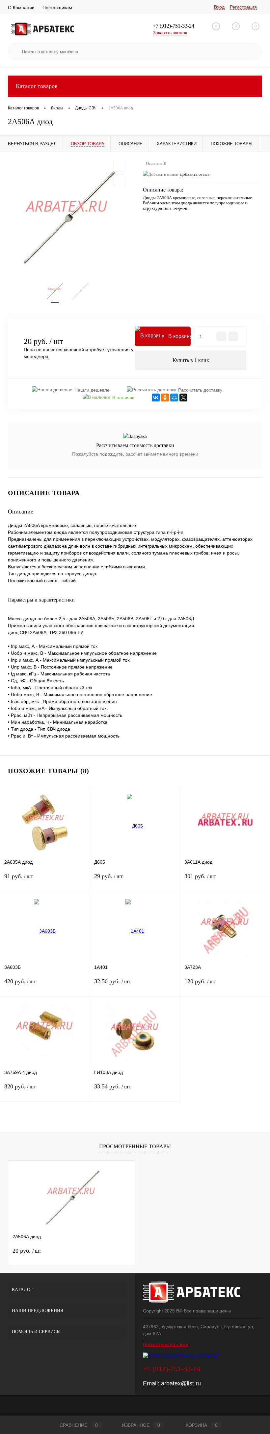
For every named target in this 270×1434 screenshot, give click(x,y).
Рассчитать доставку (200, 390)
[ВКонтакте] (156, 397)
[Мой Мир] (174, 397)
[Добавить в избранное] (119, 166)
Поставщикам (57, 7)
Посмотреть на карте (165, 1344)
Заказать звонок (170, 32)
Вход (219, 7)
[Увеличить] (67, 217)
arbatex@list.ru (181, 1383)
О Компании (21, 7)
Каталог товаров (37, 86)
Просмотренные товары (135, 1146)
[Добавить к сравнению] (119, 180)
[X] (183, 397)
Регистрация (243, 7)
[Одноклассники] (165, 397)
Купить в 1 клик (191, 360)
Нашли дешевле (92, 390)
